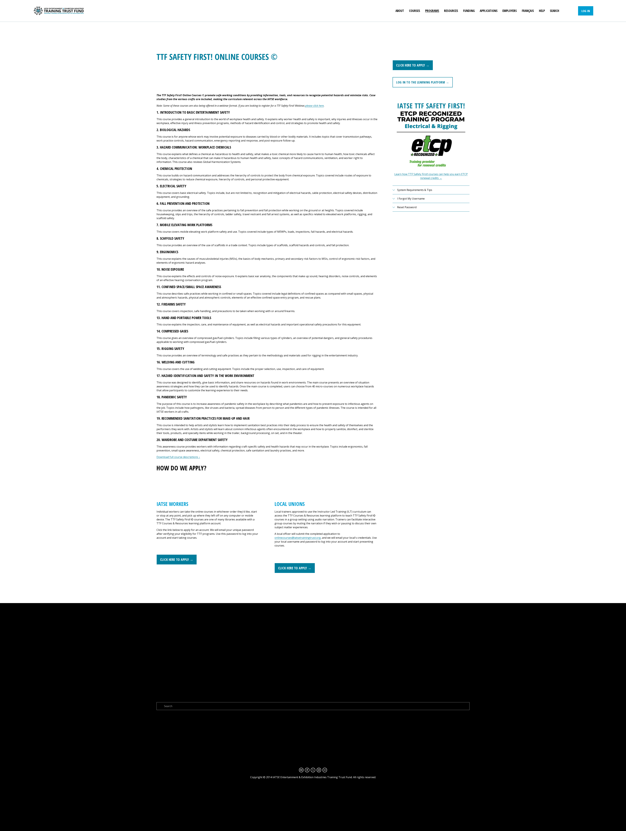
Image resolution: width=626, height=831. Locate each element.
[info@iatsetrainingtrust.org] (301, 770)
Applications (489, 10)
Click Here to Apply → (412, 65)
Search (554, 10)
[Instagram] (319, 770)
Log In (585, 11)
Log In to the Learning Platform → (422, 82)
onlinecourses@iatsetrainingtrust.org (298, 537)
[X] (313, 770)
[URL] (324, 770)
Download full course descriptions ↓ (178, 457)
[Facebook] (307, 770)
